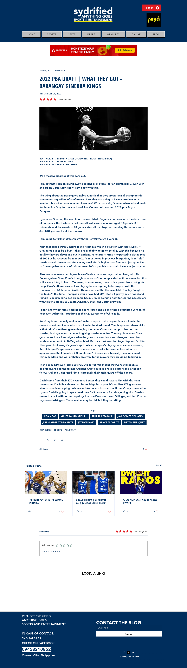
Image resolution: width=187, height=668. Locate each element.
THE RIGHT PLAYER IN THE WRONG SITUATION (45, 501)
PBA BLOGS (46, 430)
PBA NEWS (50, 416)
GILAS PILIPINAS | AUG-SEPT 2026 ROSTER (140, 501)
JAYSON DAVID (86, 422)
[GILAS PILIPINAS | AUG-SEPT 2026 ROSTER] (141, 482)
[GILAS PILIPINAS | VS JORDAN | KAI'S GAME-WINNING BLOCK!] (93, 482)
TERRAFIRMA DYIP (102, 416)
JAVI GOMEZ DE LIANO (130, 416)
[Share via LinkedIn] (55, 440)
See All (158, 465)
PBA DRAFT (70, 430)
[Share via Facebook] (40, 440)
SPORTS (58, 430)
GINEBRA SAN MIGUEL (74, 416)
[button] (52, 34)
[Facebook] (124, 652)
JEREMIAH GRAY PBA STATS (58, 422)
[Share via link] (62, 440)
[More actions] (146, 70)
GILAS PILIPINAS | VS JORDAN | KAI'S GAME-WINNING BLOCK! (92, 501)
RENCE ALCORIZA (109, 422)
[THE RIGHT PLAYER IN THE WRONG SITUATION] (46, 482)
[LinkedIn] (132, 652)
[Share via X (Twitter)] (48, 440)
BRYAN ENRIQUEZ (134, 422)
